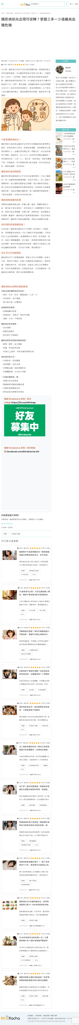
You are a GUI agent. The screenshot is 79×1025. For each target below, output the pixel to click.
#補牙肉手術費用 (26, 654)
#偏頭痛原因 (43, 805)
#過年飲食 (45, 726)
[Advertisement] (39, 43)
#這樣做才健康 (33, 956)
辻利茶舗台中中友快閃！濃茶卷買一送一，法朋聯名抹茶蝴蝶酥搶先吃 (69, 173)
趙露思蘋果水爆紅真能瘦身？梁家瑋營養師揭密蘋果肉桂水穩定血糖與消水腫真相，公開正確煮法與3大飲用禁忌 (34, 979)
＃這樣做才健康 (15, 534)
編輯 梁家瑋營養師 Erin (37, 926)
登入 (71, 4)
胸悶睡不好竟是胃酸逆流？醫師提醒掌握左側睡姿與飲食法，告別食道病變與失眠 (34, 554)
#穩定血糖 (45, 996)
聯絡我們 (46, 1016)
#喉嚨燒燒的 (32, 841)
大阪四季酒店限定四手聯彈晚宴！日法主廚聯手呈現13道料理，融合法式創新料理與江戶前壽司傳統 (69, 135)
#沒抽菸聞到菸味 (34, 765)
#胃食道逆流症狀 (34, 571)
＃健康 (5, 534)
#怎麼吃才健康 (33, 726)
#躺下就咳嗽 (32, 881)
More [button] (34, 574)
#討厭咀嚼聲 (41, 690)
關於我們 (54, 1016)
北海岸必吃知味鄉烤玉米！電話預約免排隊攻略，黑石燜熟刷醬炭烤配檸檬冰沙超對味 (69, 147)
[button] (2, 4)
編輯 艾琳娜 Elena (35, 966)
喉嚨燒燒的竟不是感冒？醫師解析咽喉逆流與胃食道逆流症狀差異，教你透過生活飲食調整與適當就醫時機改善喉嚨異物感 (34, 824)
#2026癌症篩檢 (26, 960)
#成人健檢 (42, 610)
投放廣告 (30, 1016)
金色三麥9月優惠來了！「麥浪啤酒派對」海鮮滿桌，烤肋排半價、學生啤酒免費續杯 (69, 160)
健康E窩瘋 (9, 13)
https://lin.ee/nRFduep (23, 402)
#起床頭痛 (32, 805)
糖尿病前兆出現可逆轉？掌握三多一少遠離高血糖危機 (32, 13)
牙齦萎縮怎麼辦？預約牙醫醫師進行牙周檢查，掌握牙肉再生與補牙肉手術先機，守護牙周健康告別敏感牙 (34, 633)
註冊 (76, 4)
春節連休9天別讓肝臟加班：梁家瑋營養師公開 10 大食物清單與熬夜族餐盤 (34, 903)
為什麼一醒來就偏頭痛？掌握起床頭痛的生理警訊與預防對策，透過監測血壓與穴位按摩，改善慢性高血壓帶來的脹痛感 (34, 788)
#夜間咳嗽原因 (25, 884)
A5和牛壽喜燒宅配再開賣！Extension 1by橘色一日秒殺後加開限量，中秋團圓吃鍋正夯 (69, 185)
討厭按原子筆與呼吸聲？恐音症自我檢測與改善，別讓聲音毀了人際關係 (34, 672)
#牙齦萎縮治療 (33, 650)
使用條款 (39, 1016)
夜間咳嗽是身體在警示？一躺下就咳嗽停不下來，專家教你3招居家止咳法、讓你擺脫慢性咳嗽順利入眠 (34, 864)
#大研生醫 (32, 610)
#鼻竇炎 (45, 765)
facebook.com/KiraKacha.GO (23, 451)
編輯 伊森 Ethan (34, 580)
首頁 (2, 13)
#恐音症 (31, 690)
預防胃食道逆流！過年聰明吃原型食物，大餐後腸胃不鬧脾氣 (34, 708)
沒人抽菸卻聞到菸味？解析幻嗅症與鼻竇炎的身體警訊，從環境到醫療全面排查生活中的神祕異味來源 (34, 748)
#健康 (23, 571)
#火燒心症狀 (24, 574)
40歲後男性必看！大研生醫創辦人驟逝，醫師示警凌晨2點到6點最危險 (34, 593)
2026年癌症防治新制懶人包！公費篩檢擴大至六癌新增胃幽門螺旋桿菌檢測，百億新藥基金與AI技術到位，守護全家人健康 (34, 939)
